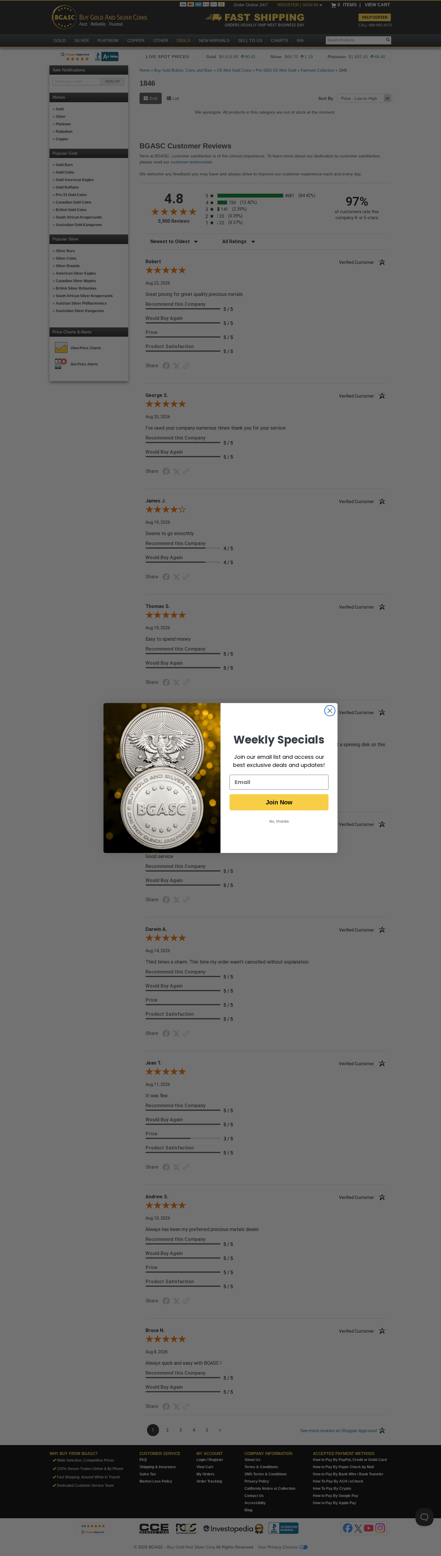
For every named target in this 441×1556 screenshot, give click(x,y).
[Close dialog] (330, 710)
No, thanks (279, 821)
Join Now (279, 802)
